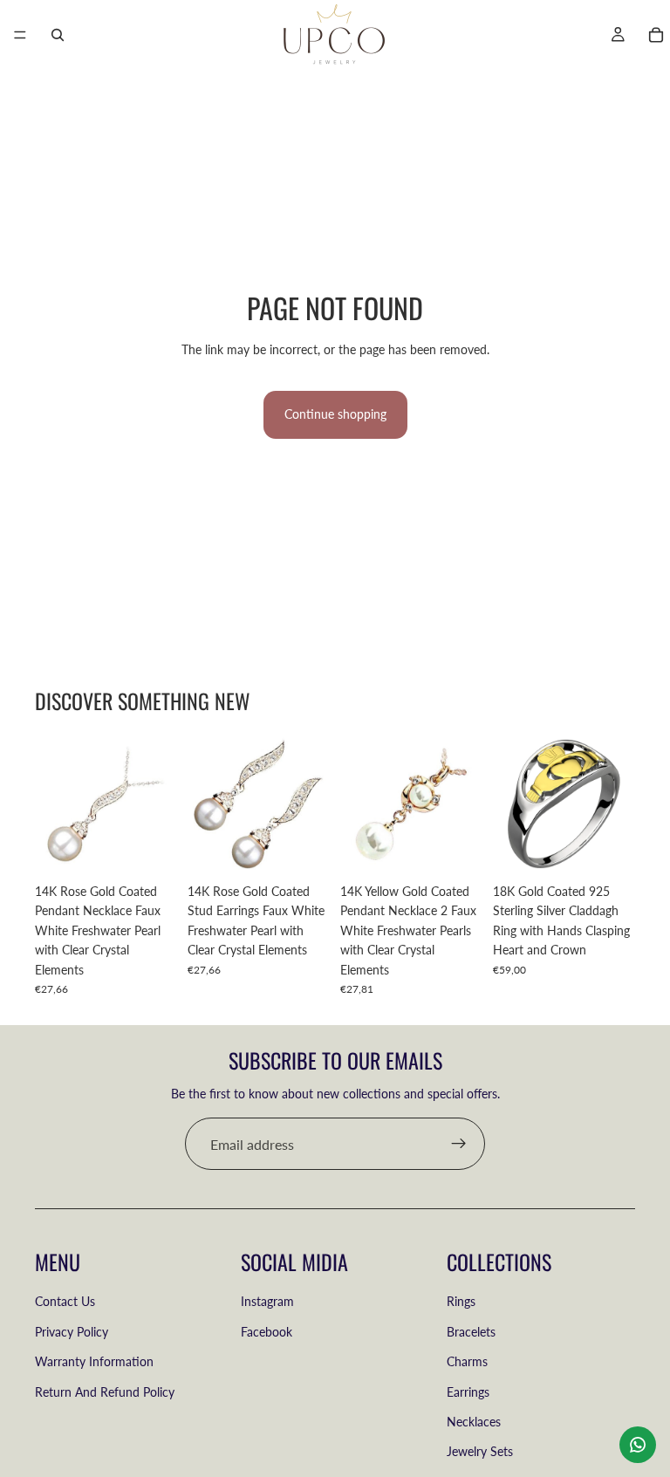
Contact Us (65, 1302)
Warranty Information (94, 1361)
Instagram (267, 1302)
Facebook (266, 1331)
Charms (467, 1361)
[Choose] (608, 848)
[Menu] (20, 35)
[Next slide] (616, 803)
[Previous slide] (512, 803)
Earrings (468, 1392)
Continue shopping (335, 414)
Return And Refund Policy (104, 1392)
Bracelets (471, 1331)
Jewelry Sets (480, 1452)
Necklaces (474, 1421)
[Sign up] (459, 1143)
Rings (461, 1302)
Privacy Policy (71, 1331)
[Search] (57, 35)
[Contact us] (637, 1444)
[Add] (150, 848)
